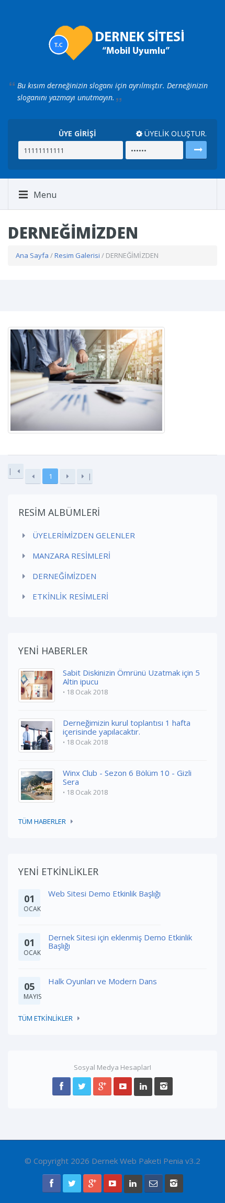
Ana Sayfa (32, 255)
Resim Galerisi (77, 255)
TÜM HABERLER (42, 821)
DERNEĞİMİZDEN (63, 576)
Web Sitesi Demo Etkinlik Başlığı (104, 893)
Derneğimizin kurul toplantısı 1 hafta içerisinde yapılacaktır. (126, 727)
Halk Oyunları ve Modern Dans (102, 981)
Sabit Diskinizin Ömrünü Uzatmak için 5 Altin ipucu (131, 677)
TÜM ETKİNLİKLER (45, 1018)
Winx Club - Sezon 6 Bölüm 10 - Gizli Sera (127, 777)
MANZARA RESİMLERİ (70, 555)
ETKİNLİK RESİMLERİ (69, 596)
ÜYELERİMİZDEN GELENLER (82, 535)
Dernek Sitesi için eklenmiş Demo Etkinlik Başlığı (120, 941)
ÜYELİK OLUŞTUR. (174, 133)
